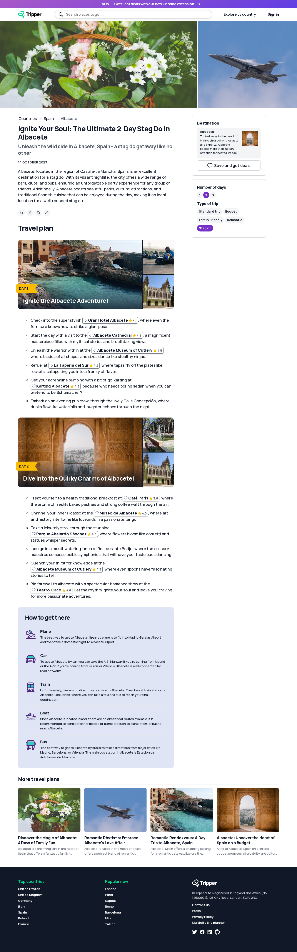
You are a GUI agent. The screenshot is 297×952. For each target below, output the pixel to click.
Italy (21, 906)
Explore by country (240, 14)
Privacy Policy (203, 917)
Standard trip (209, 211)
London (111, 889)
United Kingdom (30, 895)
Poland (23, 918)
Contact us (201, 905)
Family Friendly (210, 220)
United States (29, 889)
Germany (25, 901)
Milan (109, 918)
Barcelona (113, 912)
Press (196, 911)
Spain (49, 118)
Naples (110, 901)
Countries (27, 118)
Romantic (234, 220)
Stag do (205, 228)
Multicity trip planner (208, 922)
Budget (231, 211)
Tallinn (110, 924)
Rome (109, 906)
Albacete (69, 118)
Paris (109, 895)
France (23, 924)
